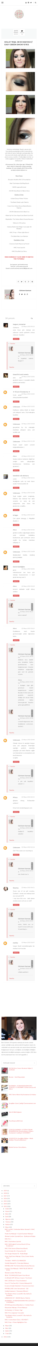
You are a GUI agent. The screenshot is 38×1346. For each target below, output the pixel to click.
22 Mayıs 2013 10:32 (28, 406)
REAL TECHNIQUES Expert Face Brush (17, 1275)
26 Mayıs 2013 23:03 (26, 968)
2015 (5, 1201)
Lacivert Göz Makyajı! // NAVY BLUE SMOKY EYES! (19, 1269)
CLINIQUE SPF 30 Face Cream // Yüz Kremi (18, 1278)
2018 (5, 1193)
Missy (15, 797)
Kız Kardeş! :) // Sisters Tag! (14, 1310)
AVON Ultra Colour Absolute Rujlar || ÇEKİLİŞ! (21, 1069)
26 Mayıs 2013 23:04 (26, 778)
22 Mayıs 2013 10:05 (28, 376)
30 (22, 34)
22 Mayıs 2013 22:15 (28, 797)
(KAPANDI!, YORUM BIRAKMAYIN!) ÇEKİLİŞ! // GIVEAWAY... (20, 1301)
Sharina (16, 888)
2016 (5, 1198)
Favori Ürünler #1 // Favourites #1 (15, 1251)
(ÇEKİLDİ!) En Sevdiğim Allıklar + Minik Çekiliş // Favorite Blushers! (21, 1139)
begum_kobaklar (19, 324)
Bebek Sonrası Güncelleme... (18, 1147)
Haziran (7, 1224)
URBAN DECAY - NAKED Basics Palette (17, 1298)
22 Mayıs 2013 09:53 (28, 326)
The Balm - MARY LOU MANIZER (15, 1260)
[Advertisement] (11, 1168)
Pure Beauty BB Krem (16, 1121)
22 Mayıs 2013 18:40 (28, 739)
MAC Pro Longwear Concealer (14, 1313)
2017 (5, 1196)
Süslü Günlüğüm (19, 567)
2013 (5, 1206)
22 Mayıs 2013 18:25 (26, 611)
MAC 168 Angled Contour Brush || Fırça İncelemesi (17, 1245)
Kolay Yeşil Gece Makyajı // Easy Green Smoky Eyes (19, 1257)
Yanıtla (16, 339)
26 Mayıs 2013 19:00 (26, 682)
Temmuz (8, 1222)
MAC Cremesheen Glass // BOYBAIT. (17, 1319)
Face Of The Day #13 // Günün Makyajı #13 (18, 1283)
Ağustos (8, 1219)
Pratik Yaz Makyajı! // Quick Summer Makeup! (19, 1233)
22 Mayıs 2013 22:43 (26, 871)
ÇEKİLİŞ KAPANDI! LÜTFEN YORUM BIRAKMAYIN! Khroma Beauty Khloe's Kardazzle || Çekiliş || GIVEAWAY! (21, 1131)
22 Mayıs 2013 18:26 (26, 656)
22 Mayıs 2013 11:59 (28, 456)
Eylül (7, 1216)
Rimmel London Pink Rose (13, 1273)
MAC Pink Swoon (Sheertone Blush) (16, 1248)
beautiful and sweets (21, 374)
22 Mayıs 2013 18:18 (28, 586)
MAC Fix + (8, 1239)
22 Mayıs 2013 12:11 (28, 478)
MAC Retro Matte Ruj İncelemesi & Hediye (22, 1094)
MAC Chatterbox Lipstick (13, 1241)
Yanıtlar (12, 343)
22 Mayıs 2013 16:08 (28, 551)
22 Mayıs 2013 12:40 (28, 492)
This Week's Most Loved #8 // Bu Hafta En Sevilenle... (18, 1294)
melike (15, 943)
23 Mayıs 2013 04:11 (28, 887)
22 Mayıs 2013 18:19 (28, 628)
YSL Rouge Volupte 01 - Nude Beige (16, 1253)
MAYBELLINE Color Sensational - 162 (16, 1288)
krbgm (15, 515)
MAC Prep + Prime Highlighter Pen (16, 1322)
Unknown (16, 407)
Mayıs (7, 1227)
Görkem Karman (24, 353)
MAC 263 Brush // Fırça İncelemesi (16, 1280)
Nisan (7, 1325)
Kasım (7, 1211)
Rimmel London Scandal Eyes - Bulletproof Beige (20, 1236)
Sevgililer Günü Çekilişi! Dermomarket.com (22, 1103)
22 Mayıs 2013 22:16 (28, 847)
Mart (7, 1328)
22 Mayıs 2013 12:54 (28, 515)
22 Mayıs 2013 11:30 (28, 441)
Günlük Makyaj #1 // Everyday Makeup (17, 1263)
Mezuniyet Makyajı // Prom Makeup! (16, 1307)
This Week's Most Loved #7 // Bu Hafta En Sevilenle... (18, 1316)
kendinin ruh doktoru (21, 475)
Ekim (7, 1214)
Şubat (7, 1331)
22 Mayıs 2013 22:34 (26, 355)
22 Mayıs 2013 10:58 (28, 424)
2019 (5, 1190)
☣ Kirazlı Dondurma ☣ (21, 392)
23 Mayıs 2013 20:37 (28, 942)
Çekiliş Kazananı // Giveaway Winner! (16, 1291)
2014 (5, 1203)
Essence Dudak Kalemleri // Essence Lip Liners (19, 1286)
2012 (5, 1337)
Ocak (7, 1333)
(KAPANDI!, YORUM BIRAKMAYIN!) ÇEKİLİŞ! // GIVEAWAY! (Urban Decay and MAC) (22, 1087)
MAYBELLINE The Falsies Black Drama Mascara (19, 1266)
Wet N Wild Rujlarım (15, 1112)
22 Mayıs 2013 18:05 (28, 569)
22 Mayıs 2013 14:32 (28, 530)
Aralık (7, 1209)
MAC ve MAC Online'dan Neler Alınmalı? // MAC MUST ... (20, 1230)
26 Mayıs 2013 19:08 (26, 718)
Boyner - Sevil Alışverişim (17, 1077)
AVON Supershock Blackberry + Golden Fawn (19, 1305)
